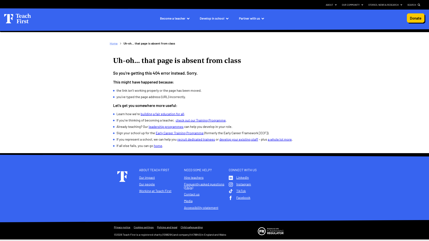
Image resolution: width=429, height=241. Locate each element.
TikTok (241, 190)
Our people (147, 184)
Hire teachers (194, 177)
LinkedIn (242, 177)
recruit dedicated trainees (196, 139)
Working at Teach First (155, 190)
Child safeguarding (192, 227)
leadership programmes (166, 127)
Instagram (243, 184)
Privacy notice (122, 227)
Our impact (147, 177)
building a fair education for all (162, 114)
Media (188, 201)
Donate (415, 18)
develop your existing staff (238, 139)
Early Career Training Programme (180, 133)
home (158, 146)
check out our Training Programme (201, 120)
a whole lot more (280, 139)
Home (114, 43)
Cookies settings (144, 227)
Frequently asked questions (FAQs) (204, 185)
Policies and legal (167, 227)
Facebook (243, 197)
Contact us (192, 194)
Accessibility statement (201, 207)
